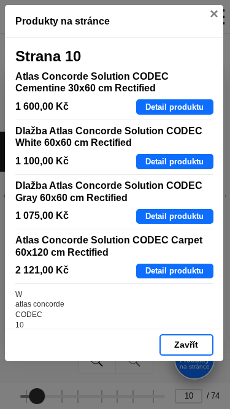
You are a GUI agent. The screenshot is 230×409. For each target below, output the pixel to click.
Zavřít (186, 345)
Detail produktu (174, 107)
